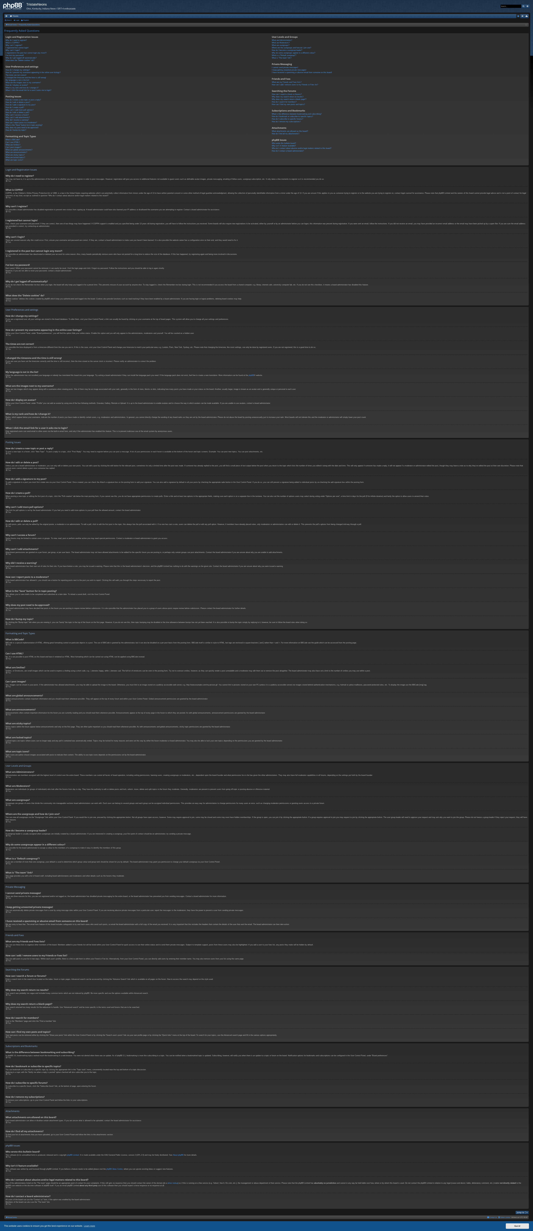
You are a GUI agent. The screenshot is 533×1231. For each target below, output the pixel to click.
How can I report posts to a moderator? (21, 123)
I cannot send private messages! (285, 67)
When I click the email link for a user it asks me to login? (28, 90)
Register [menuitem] (527, 16)
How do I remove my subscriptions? (286, 122)
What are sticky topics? (15, 155)
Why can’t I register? (14, 45)
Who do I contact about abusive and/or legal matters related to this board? (301, 148)
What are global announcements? (19, 150)
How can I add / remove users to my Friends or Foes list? (295, 85)
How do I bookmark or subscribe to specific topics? (292, 116)
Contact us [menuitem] (493, 1217)
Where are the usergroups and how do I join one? (291, 48)
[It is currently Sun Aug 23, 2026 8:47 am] (526, 25)
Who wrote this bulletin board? (284, 143)
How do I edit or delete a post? (18, 102)
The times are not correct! (16, 75)
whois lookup (173, 1183)
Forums (15, 16)
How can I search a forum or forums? (287, 94)
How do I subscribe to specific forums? (287, 119)
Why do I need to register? (16, 40)
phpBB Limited (73, 1155)
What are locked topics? (15, 157)
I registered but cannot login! (17, 48)
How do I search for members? (284, 102)
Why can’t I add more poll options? (19, 110)
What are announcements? (16, 152)
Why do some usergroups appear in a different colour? (293, 53)
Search (9, 20)
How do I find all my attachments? (285, 134)
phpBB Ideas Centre (114, 1169)
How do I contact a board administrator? (288, 151)
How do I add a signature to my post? (21, 105)
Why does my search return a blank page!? (289, 99)
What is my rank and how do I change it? (22, 88)
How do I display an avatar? (17, 85)
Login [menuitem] (523, 16)
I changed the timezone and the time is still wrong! (26, 78)
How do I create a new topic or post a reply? (23, 100)
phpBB (251, 375)
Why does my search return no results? (287, 97)
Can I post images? (13, 147)
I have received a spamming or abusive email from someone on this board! (302, 72)
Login (17, 20)
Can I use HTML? (13, 142)
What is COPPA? (12, 43)
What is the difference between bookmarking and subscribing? (297, 114)
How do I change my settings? (18, 70)
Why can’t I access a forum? (17, 115)
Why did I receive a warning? (17, 120)
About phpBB (178, 1155)
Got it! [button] (517, 1226)
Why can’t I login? (13, 50)
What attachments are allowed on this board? (290, 131)
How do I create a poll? (15, 107)
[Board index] (14, 6)
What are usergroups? (280, 45)
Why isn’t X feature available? (284, 146)
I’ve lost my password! (15, 55)
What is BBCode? (13, 140)
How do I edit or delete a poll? (17, 112)
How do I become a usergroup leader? (287, 50)
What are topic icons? (14, 160)
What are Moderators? (281, 43)
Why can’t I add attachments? (18, 117)
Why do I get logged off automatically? (21, 58)
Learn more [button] (89, 1226)
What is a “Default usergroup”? (284, 55)
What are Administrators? (282, 40)
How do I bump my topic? (16, 130)
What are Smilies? (13, 145)
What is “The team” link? (281, 58)
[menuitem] (518, 16)
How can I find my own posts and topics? (288, 104)
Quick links (6, 16)
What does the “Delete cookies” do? (20, 60)
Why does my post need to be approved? (22, 128)
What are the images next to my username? (23, 83)
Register (26, 20)
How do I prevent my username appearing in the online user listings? (33, 72)
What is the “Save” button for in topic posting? (24, 125)
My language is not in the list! (17, 80)
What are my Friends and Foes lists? (286, 82)
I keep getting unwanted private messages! (289, 70)
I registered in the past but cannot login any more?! (26, 53)
